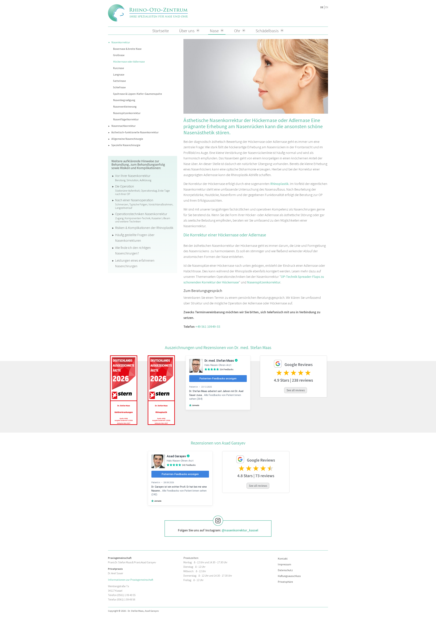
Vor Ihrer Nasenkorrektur (133, 178)
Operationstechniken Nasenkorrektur (142, 217)
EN (326, 7)
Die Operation (142, 190)
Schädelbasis (267, 30)
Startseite (160, 30)
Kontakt (283, 558)
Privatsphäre (285, 581)
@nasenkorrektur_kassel (240, 530)
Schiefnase (119, 87)
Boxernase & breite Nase (127, 48)
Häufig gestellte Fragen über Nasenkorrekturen (134, 238)
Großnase (118, 55)
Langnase (118, 74)
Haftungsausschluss (289, 576)
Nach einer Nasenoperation (144, 203)
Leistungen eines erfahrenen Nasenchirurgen (134, 263)
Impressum (284, 564)
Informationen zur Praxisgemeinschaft (130, 579)
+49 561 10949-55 (207, 326)
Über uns (186, 30)
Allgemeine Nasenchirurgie (127, 138)
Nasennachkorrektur (123, 125)
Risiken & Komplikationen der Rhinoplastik (144, 227)
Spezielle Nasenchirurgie (125, 145)
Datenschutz (285, 570)
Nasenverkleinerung (125, 106)
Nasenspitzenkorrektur (127, 113)
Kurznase (118, 68)
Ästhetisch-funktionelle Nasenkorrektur (135, 132)
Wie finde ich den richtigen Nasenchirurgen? (133, 250)
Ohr (237, 30)
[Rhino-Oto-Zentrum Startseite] (148, 12)
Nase (214, 30)
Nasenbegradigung (124, 100)
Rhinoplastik (279, 184)
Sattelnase (119, 80)
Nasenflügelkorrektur (126, 119)
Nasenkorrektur (120, 42)
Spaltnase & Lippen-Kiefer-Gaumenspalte (137, 93)
